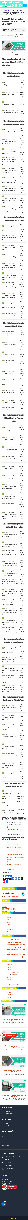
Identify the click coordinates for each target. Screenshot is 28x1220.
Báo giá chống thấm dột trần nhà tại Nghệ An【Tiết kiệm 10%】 (14, 1020)
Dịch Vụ (9, 927)
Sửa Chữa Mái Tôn (6, 1137)
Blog (8, 919)
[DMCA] (9, 1187)
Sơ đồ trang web (11, 982)
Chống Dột (10, 922)
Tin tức (9, 932)
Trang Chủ (6, 10)
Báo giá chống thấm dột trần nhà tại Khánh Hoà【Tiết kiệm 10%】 (14, 1096)
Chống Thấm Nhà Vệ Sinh (8, 1111)
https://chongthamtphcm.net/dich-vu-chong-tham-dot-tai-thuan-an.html (16, 857)
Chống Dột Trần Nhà (7, 1125)
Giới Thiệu (9, 967)
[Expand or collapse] (24, 30)
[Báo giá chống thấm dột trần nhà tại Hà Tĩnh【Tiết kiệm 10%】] (14, 1061)
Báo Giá (9, 917)
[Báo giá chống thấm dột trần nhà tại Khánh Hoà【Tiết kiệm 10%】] (14, 1087)
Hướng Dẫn (10, 929)
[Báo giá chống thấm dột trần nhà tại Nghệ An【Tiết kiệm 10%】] (14, 1011)
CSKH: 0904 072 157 (12, 984)
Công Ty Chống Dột (6, 1135)
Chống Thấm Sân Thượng (8, 1123)
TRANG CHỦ (10, 965)
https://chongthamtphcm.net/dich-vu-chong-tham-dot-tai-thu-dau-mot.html (16, 867)
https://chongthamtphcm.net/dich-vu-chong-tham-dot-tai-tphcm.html (16, 847)
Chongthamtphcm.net (13, 829)
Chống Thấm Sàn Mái (7, 1113)
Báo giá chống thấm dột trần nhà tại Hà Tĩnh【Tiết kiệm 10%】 (14, 1071)
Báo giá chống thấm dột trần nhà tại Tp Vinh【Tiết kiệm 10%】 (14, 1045)
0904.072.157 (7, 896)
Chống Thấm (15, 10)
